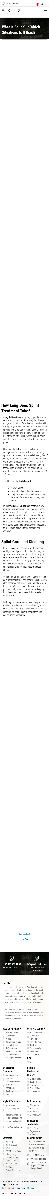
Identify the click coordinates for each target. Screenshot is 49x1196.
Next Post (24, 939)
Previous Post (24, 934)
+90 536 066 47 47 (12, 3)
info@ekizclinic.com (37, 964)
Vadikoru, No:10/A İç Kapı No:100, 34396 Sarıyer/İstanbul (38, 1165)
